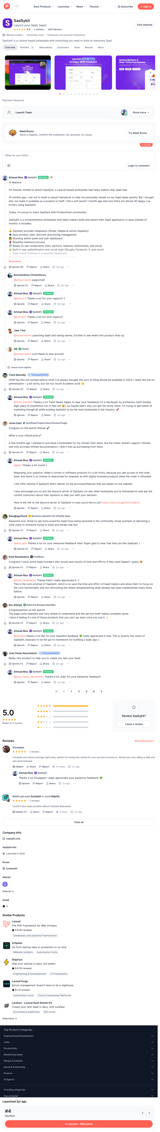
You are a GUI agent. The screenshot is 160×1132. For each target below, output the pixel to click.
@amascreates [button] (22, 279)
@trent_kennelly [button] (23, 402)
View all (78, 822)
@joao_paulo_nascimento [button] (29, 676)
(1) (22, 285)
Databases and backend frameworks (66, 35)
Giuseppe (18, 747)
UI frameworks (59, 973)
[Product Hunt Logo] (7, 6)
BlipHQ (55, 796)
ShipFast (17, 959)
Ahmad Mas (16, 177)
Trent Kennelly (17, 374)
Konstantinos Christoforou (30, 274)
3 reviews (34, 800)
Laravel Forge (20, 981)
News (79, 6)
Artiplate (17, 942)
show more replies (21, 367)
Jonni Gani (15, 423)
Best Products (42, 6)
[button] (100, 47)
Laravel (16, 921)
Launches (63, 6)
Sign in (147, 6)
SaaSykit (36, 796)
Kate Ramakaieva (19, 556)
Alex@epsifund (18, 516)
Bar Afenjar (15, 605)
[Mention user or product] (8, 165)
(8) (17, 267)
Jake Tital (19, 330)
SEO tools (49, 1011)
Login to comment (139, 165)
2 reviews (39, 29)
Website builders (14, 35)
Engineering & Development (29, 973)
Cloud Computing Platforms (54, 995)
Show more (139, 112)
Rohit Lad (18, 796)
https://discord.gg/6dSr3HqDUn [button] (121, 502)
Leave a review (134, 724)
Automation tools (35, 35)
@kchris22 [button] (20, 298)
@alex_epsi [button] (20, 543)
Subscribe (127, 6)
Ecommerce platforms (26, 1011)
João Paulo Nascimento (23, 653)
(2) (17, 389)
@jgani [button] (18, 465)
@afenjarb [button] (20, 635)
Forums (94, 6)
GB (15, 348)
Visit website (144, 24)
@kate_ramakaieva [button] (25, 580)
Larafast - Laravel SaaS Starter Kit (32, 1002)
